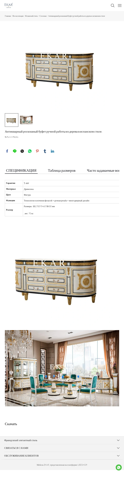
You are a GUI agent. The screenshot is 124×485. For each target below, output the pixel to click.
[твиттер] (22, 151)
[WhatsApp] (30, 151)
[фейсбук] (7, 151)
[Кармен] (119, 467)
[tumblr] (45, 151)
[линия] (14, 151)
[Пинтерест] (37, 151)
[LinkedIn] (52, 151)
